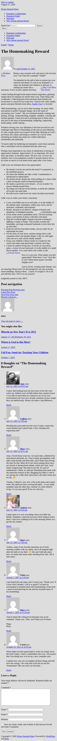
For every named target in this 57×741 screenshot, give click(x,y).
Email (4, 714)
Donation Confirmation (16, 14)
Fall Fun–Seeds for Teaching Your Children (24, 352)
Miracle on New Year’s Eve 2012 (18, 331)
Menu (4, 28)
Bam (7, 739)
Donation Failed (13, 16)
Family (4, 45)
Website (4, 719)
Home (11, 45)
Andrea (23, 507)
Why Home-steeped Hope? (17, 21)
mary (18, 69)
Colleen (23, 419)
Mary (22, 449)
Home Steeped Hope (10, 9)
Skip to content (7, 2)
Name (4, 709)
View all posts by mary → (12, 321)
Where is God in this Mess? (15, 342)
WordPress (50, 736)
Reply (8, 405)
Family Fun (37, 104)
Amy (22, 384)
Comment (6, 687)
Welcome (10, 18)
